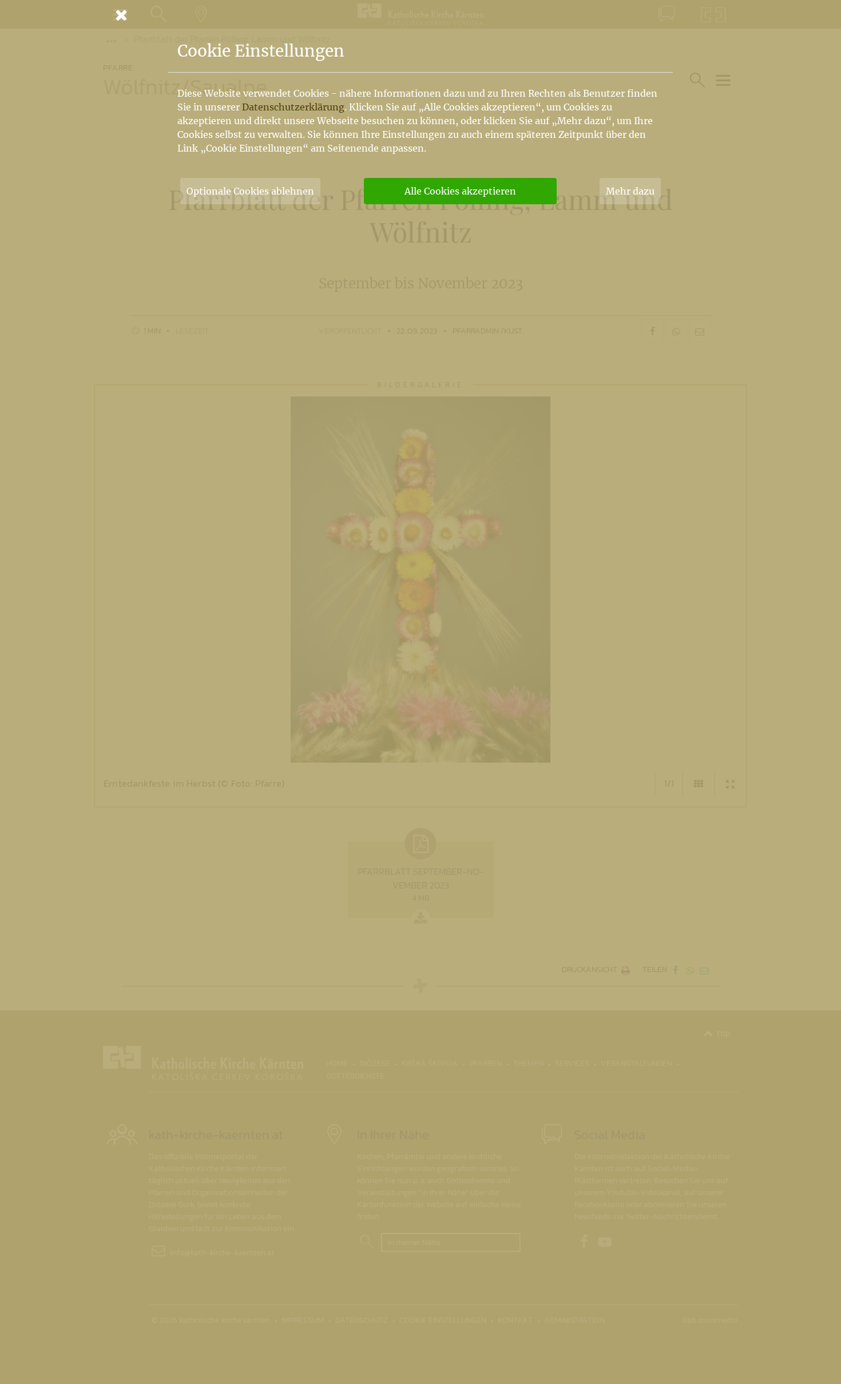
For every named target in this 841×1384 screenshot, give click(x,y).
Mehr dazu (630, 191)
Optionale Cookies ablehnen (250, 191)
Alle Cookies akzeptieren (460, 191)
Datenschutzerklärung (293, 107)
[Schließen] (420, 15)
